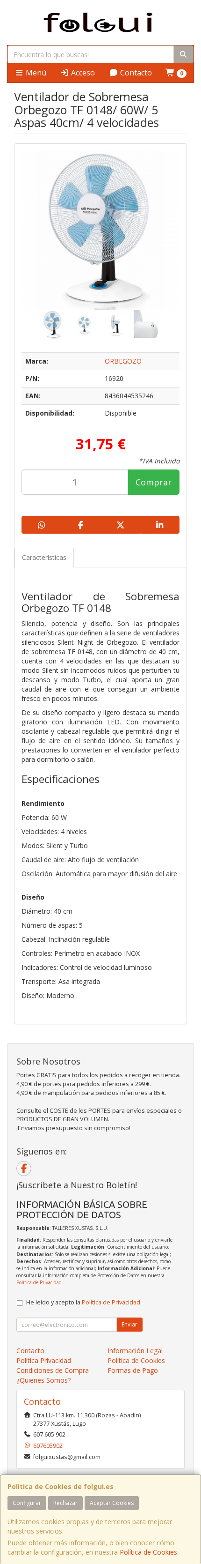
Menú (35, 72)
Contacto (135, 72)
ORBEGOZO (123, 361)
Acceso (82, 72)
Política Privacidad (43, 1360)
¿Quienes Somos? (43, 1380)
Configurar (27, 1503)
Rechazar (65, 1503)
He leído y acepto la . (84, 1302)
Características (44, 557)
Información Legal (135, 1350)
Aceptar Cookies (112, 1503)
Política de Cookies (148, 1552)
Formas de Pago (133, 1370)
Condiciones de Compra (52, 1370)
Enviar (129, 1324)
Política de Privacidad (39, 1282)
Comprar (154, 482)
